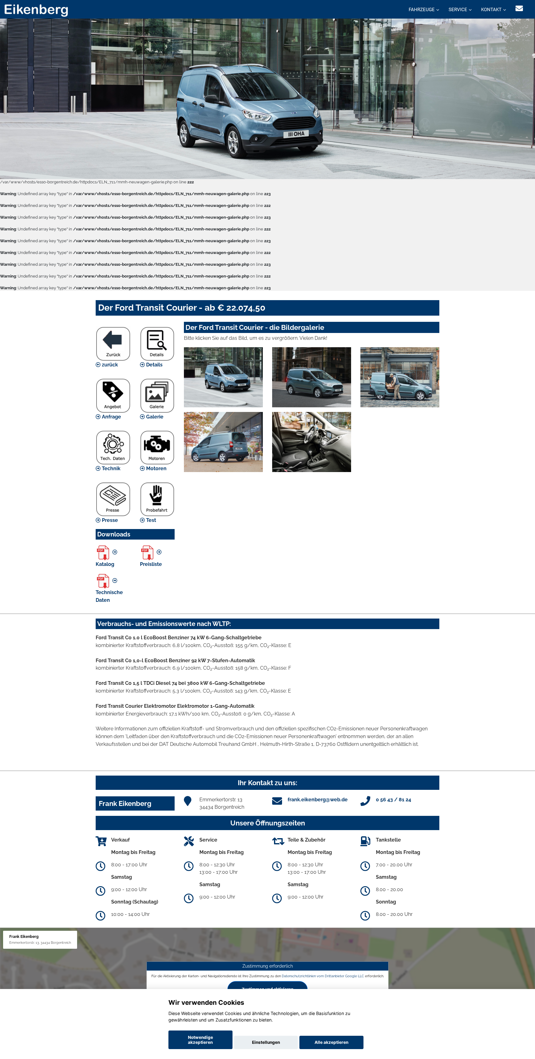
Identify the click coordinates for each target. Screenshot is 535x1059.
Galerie (154, 417)
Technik (110, 468)
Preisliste (151, 564)
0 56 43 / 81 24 (393, 800)
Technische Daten (109, 596)
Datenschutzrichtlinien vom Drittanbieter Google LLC (323, 976)
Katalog (105, 564)
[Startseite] (36, 10)
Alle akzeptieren (331, 1042)
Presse (109, 520)
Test (150, 520)
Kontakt (491, 9)
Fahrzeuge (422, 9)
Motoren (156, 468)
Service (458, 9)
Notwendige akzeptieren (200, 1040)
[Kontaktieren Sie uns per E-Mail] (519, 8)
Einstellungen (266, 1042)
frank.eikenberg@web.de (318, 800)
